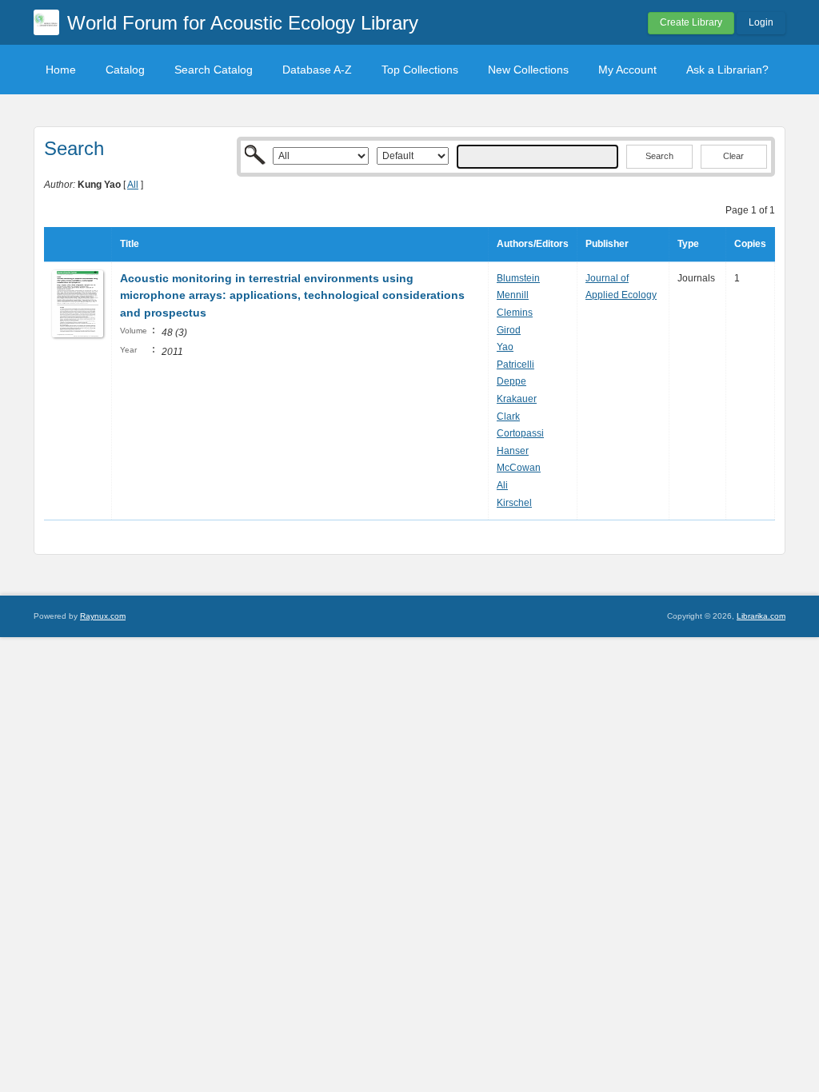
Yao (505, 347)
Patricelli (515, 364)
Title (129, 243)
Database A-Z (317, 69)
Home (61, 69)
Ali (502, 485)
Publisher (607, 243)
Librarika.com (761, 616)
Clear (733, 156)
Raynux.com (103, 616)
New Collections (528, 69)
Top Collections (420, 69)
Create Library (691, 22)
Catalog (125, 69)
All (132, 184)
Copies (750, 243)
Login (761, 22)
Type (688, 243)
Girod (509, 330)
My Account (627, 69)
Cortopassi (520, 433)
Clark (508, 416)
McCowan (519, 467)
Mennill (513, 295)
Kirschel (514, 502)
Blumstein (518, 278)
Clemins (515, 312)
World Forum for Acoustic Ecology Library (242, 23)
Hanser (513, 450)
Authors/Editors (533, 243)
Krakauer (517, 399)
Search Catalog (213, 69)
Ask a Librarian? (727, 69)
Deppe (511, 381)
